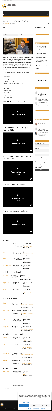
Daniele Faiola (38, 56)
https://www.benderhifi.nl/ (27, 363)
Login (32, 382)
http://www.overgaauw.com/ (27, 354)
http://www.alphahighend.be (27, 304)
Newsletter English (40, 157)
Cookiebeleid (28, 408)
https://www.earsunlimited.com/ (26, 277)
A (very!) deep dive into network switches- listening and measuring (42, 48)
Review (5, 34)
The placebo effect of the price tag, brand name (43, 92)
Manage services (26, 402)
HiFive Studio (5, 289)
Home (4, 18)
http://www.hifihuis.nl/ (27, 260)
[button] (49, 393)
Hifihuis (4, 258)
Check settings (45, 405)
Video (41, 11)
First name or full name (40, 143)
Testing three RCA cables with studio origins (41, 61)
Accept (24, 405)
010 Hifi (4, 319)
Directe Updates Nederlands (42, 164)
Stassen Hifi (5, 337)
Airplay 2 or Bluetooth (42, 102)
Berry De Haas (41, 125)
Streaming (11, 11)
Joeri (40, 135)
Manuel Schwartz (39, 65)
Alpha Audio (7, 23)
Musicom (4, 243)
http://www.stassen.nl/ (28, 340)
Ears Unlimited (5, 275)
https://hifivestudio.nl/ (27, 292)
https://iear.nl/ (27, 266)
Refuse (34, 405)
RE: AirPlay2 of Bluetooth (43, 128)
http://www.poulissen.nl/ (28, 253)
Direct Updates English (41, 162)
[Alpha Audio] (9, 6)
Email (36, 153)
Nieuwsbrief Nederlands (41, 159)
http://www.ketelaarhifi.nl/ (28, 347)
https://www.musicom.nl (28, 246)
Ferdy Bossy (41, 95)
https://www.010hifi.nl (27, 321)
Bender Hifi (5, 360)
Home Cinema (28, 11)
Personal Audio (19, 11)
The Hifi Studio (6, 371)
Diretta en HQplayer (42, 123)
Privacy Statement (36, 408)
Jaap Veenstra (38, 52)
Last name (37, 148)
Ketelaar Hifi (5, 344)
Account (45, 11)
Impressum (43, 408)
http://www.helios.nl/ (28, 285)
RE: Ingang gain (41, 97)
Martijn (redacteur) (39, 60)
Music (36, 11)
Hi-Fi (5, 11)
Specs (20, 34)
